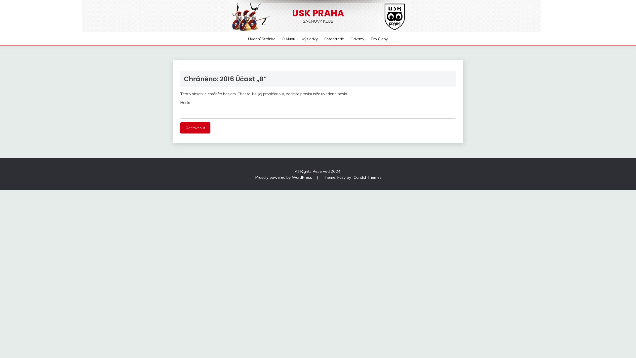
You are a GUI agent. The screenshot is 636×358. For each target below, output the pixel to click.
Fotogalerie (334, 38)
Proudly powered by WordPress (284, 177)
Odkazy (357, 38)
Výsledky (310, 38)
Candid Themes (368, 177)
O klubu (288, 38)
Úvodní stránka (262, 38)
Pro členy (379, 38)
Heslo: (185, 102)
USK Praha (318, 13)
